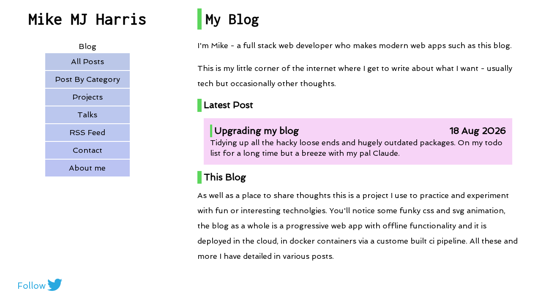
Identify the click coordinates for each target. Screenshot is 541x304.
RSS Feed (87, 132)
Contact (87, 150)
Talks (87, 114)
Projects (87, 96)
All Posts (87, 61)
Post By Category (87, 79)
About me (87, 167)
